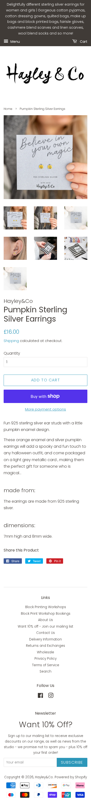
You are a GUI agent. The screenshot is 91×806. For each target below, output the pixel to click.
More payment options (45, 409)
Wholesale (45, 652)
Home (8, 109)
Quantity (12, 353)
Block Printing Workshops (45, 607)
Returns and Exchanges (45, 645)
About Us (45, 620)
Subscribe (72, 762)
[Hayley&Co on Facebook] (40, 696)
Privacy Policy (45, 658)
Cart (83, 41)
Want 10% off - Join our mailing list (45, 626)
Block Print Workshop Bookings (45, 613)
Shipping (11, 340)
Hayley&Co (44, 777)
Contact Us (45, 633)
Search (45, 671)
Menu (14, 41)
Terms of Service (45, 665)
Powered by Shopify (71, 777)
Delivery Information (45, 639)
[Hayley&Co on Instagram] (50, 696)
